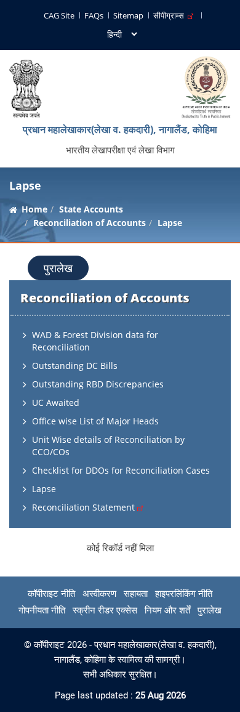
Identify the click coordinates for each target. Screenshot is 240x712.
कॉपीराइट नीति (51, 593)
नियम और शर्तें (167, 610)
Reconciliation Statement (84, 507)
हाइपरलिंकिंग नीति (183, 593)
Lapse (44, 489)
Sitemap (128, 15)
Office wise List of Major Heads (95, 421)
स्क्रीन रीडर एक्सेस (105, 610)
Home (34, 209)
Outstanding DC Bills (75, 365)
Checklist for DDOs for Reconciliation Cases (121, 470)
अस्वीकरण (99, 593)
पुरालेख (58, 268)
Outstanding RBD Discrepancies (98, 384)
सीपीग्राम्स (170, 15)
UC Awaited (55, 402)
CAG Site (59, 15)
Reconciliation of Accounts (89, 223)
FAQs (93, 15)
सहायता (136, 593)
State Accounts (91, 209)
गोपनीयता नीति (41, 610)
